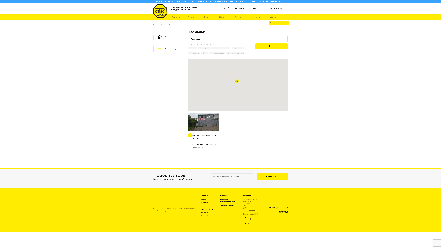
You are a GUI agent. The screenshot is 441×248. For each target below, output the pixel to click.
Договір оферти (227, 206)
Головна (204, 196)
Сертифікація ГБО (250, 214)
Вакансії (204, 216)
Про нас (239, 17)
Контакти (255, 17)
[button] (237, 82)
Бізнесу (223, 17)
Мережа (175, 17)
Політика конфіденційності (227, 201)
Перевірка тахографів (248, 218)
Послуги (192, 17)
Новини (272, 17)
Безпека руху (207, 206)
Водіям (207, 17)
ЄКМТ (245, 208)
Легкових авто (249, 203)
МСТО (245, 206)
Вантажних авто (250, 199)
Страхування (248, 223)
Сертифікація (249, 211)
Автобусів (247, 201)
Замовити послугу (279, 23)
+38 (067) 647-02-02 (234, 8)
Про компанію (207, 209)
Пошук (271, 46)
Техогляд (247, 196)
